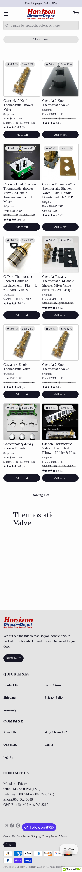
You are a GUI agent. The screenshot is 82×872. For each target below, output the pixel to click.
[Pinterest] (18, 827)
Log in (10, 844)
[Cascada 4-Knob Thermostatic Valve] (21, 342)
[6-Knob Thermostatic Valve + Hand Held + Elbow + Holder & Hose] (60, 421)
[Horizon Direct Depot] (41, 14)
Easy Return (23, 836)
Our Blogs (10, 744)
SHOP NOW (13, 658)
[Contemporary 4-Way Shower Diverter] (21, 421)
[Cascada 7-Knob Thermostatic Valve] (60, 342)
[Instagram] (5, 827)
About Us (9, 732)
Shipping (9, 697)
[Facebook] (12, 827)
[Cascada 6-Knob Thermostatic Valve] (60, 78)
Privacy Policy (50, 836)
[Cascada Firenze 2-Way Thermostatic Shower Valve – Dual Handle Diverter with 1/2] (60, 162)
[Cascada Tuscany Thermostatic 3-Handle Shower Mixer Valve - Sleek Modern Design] (60, 254)
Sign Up (8, 757)
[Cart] (74, 14)
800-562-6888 (23, 799)
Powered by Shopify (14, 866)
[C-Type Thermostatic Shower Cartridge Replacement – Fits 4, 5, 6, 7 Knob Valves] (21, 254)
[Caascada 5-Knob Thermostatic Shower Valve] (21, 78)
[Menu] (7, 14)
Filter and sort (40, 39)
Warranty (9, 710)
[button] (21, 134)
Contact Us (10, 685)
